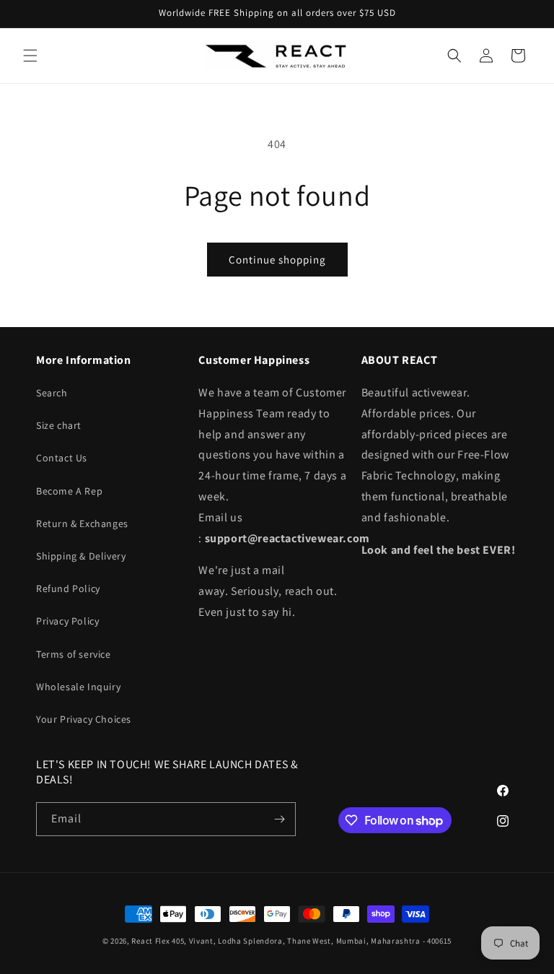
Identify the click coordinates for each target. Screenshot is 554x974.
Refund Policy (68, 588)
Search (52, 392)
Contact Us (61, 457)
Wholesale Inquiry (78, 686)
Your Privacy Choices (83, 719)
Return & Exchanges (82, 523)
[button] (30, 55)
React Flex (150, 941)
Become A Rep (69, 490)
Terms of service (73, 654)
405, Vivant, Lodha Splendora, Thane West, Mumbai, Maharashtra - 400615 (312, 941)
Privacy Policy (67, 620)
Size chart (59, 425)
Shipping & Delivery (81, 555)
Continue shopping (277, 259)
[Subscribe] (279, 819)
